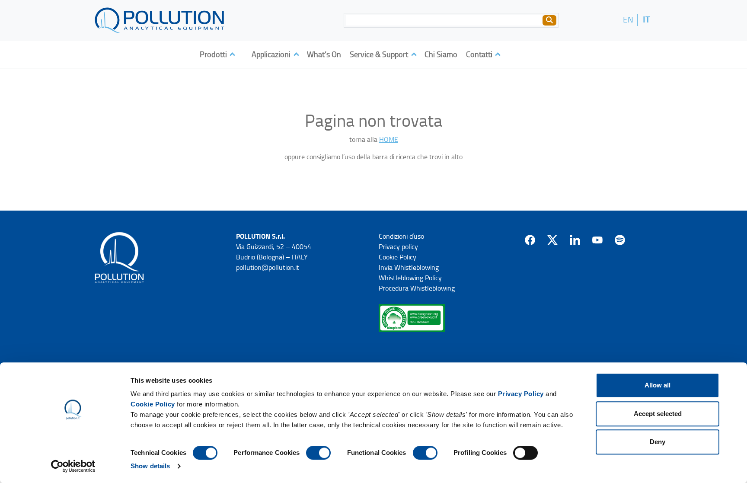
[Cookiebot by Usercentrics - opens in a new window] (73, 466)
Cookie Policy (153, 404)
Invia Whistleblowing (409, 267)
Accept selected (658, 413)
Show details (150, 466)
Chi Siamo (441, 54)
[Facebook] (530, 240)
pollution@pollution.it (267, 267)
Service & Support (380, 54)
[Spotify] (620, 240)
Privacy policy (398, 247)
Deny (657, 441)
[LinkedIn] (575, 240)
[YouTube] (597, 240)
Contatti (480, 54)
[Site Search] (549, 20)
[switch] (318, 453)
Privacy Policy (521, 393)
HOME (388, 139)
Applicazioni (272, 54)
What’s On (324, 54)
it (646, 19)
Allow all (657, 385)
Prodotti (214, 54)
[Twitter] (552, 240)
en (628, 19)
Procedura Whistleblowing (417, 288)
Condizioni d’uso (401, 236)
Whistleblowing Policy (410, 278)
